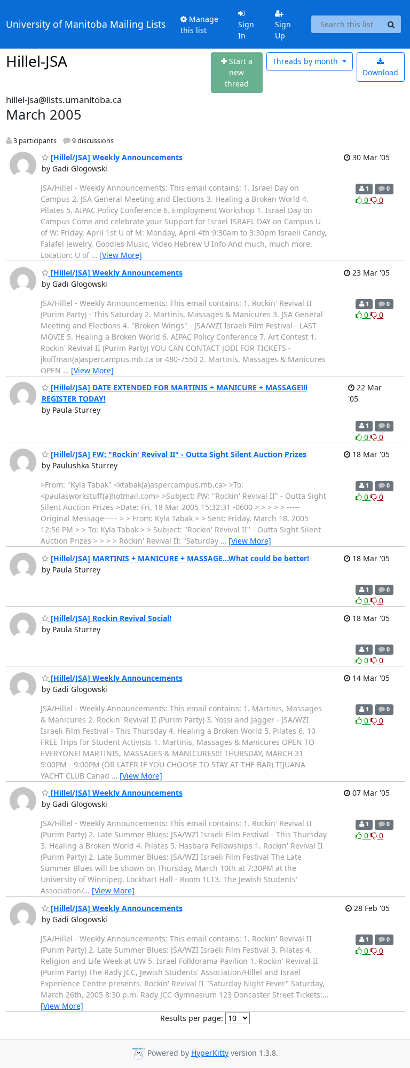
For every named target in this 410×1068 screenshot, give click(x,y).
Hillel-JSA (36, 61)
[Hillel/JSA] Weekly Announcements (116, 157)
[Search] (391, 24)
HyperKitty (209, 1053)
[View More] (120, 255)
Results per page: (191, 1018)
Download (380, 72)
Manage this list (199, 24)
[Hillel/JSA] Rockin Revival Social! (110, 618)
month (306, 61)
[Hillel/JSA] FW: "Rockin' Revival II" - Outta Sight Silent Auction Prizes (177, 454)
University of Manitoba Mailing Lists (85, 24)
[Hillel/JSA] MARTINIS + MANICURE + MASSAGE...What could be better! (179, 558)
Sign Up (283, 30)
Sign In (246, 30)
